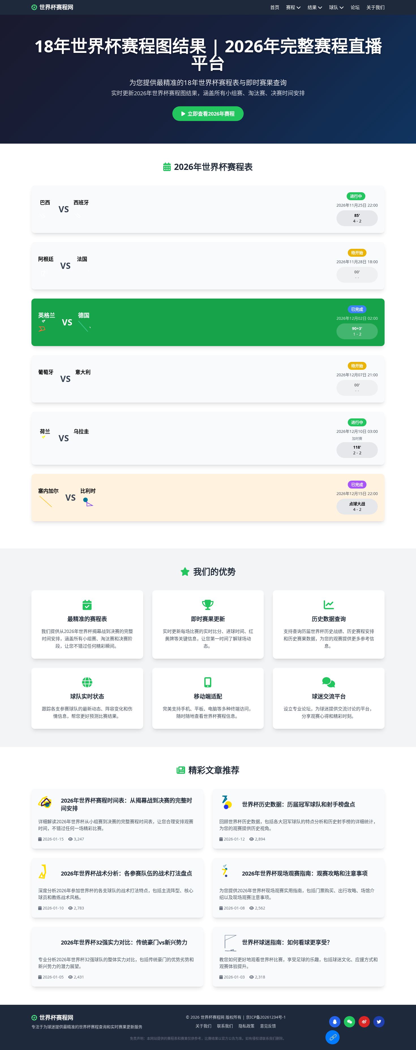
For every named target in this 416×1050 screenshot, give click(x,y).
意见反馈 (268, 1026)
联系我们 (225, 1026)
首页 (274, 7)
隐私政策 (246, 1026)
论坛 (355, 7)
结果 (312, 7)
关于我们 (375, 7)
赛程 (290, 7)
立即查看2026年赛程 (211, 113)
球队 (333, 7)
